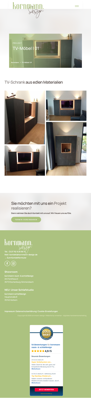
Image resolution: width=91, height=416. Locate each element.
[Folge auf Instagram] (13, 263)
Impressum (10, 311)
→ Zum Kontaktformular (15, 257)
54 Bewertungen (39, 345)
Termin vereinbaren (26, 220)
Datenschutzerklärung (26, 311)
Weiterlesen (36, 369)
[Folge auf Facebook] (7, 263)
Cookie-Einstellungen (48, 311)
